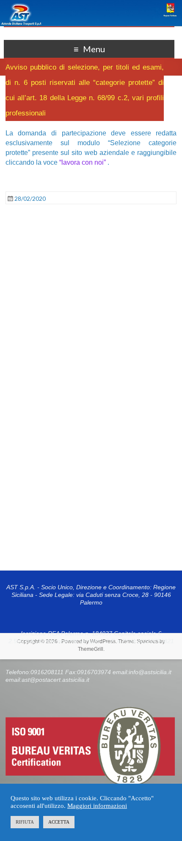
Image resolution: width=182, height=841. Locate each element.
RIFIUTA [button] (25, 821)
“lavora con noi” (82, 162)
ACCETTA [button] (58, 821)
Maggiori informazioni (97, 805)
